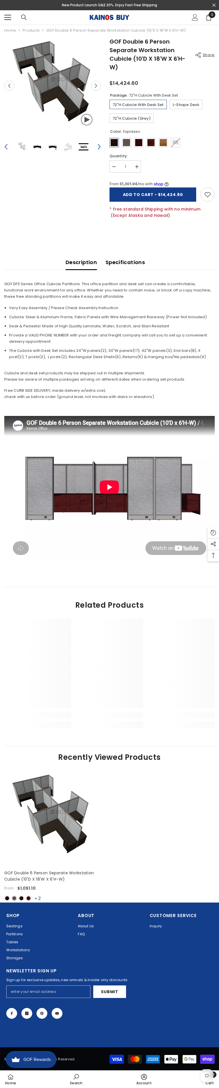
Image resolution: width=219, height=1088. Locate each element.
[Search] (24, 17)
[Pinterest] (41, 1013)
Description (81, 262)
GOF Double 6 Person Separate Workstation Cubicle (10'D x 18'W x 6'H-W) (49, 876)
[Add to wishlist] (207, 194)
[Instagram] (26, 1013)
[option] (52, 85)
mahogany (21, 898)
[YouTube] (57, 1013)
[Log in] (195, 17)
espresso (7, 898)
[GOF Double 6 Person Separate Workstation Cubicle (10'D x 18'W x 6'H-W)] (51, 818)
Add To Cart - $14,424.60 (153, 194)
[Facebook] (11, 1013)
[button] (9, 86)
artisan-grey (14, 898)
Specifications (125, 262)
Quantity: (119, 156)
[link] (37, 715)
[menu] (7, 17)
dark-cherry (28, 898)
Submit (109, 992)
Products (31, 30)
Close (214, 5)
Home (10, 30)
